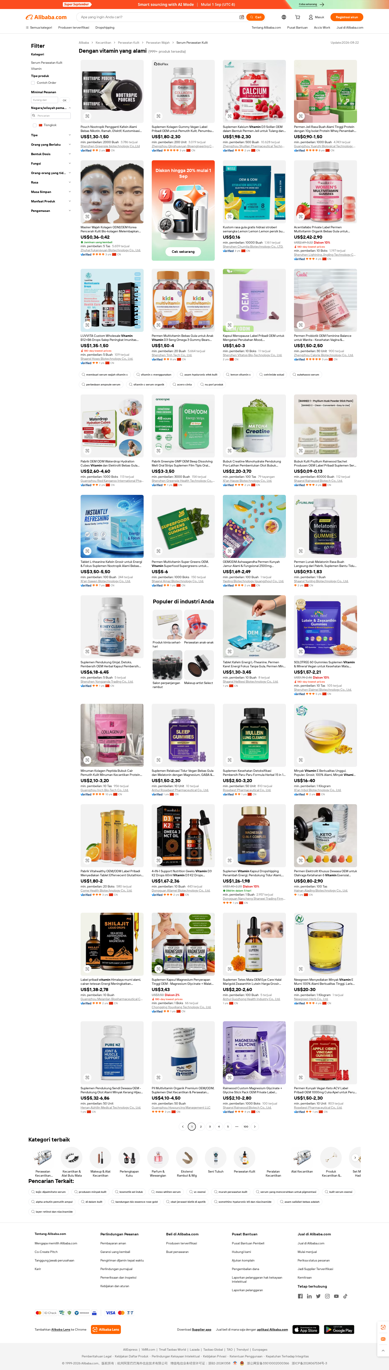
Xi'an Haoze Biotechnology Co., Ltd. (247, 480)
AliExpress (130, 1349)
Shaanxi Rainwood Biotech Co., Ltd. (318, 480)
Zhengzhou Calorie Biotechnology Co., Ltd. (323, 355)
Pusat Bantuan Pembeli (248, 1243)
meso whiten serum (168, 1191)
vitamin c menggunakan (156, 374)
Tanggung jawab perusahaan (54, 1260)
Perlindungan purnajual (116, 1269)
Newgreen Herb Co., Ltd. (311, 999)
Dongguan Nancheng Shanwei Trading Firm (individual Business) (254, 898)
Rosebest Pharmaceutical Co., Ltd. (247, 790)
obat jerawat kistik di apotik (188, 1201)
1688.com (148, 1349)
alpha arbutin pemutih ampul (54, 1201)
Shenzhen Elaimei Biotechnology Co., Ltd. (323, 689)
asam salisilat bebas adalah (302, 1201)
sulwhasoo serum (308, 374)
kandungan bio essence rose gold (136, 1201)
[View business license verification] (235, 1363)
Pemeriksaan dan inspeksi (118, 1277)
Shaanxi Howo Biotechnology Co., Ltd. (107, 358)
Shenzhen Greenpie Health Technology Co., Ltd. (183, 480)
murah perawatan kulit (233, 1191)
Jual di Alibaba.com (311, 1243)
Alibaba (84, 42)
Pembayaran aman (113, 1243)
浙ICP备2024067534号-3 (309, 1363)
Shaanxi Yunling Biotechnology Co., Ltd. (321, 581)
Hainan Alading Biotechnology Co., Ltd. (321, 890)
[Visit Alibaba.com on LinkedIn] (309, 1296)
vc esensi (200, 1191)
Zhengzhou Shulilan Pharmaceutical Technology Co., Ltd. (254, 146)
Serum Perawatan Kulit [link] (192, 42)
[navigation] (50, 585)
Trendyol (242, 1349)
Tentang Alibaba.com (50, 1234)
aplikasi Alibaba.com (272, 1329)
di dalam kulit (94, 1201)
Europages (259, 1349)
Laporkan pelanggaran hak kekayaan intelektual (257, 1279)
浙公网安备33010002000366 (268, 1363)
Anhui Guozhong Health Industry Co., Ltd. (251, 999)
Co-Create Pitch (46, 1252)
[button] (241, 17)
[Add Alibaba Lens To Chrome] (106, 1329)
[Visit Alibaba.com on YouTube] (336, 1296)
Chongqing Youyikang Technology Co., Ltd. (181, 1007)
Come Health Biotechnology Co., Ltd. (106, 890)
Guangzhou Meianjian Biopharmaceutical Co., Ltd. (112, 999)
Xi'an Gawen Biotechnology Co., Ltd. (106, 581)
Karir (38, 1269)
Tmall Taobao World (172, 1349)
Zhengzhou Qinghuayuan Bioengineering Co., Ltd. (183, 146)
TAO (230, 1349)
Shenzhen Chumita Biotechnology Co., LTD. (253, 246)
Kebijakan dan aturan (114, 1286)
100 (246, 1126)
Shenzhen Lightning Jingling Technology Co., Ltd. (325, 254)
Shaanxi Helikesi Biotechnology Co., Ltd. (250, 681)
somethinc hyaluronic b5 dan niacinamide (245, 1201)
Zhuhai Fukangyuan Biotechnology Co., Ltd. (111, 250)
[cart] (298, 18)
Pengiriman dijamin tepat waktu (122, 1260)
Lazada (194, 1349)
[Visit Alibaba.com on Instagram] (327, 1296)
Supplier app (201, 1329)
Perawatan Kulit (128, 42)
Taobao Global (213, 1349)
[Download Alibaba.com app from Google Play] (339, 1329)
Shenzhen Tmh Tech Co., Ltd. (172, 355)
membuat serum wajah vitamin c (107, 374)
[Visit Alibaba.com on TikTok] (345, 1296)
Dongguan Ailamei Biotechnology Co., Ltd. (181, 890)
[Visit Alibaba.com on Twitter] (318, 1296)
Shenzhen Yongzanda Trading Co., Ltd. (107, 681)
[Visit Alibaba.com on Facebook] (300, 1296)
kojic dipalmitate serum (51, 1191)
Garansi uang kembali (115, 1252)
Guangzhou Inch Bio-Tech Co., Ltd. (105, 790)
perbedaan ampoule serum (103, 384)
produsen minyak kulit (92, 1191)
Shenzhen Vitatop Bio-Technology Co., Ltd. (252, 355)
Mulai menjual (307, 1252)
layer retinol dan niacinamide (54, 1211)
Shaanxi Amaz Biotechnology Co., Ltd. (178, 581)
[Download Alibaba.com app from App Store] (305, 1329)
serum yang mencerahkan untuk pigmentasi (288, 1191)
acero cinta (184, 384)
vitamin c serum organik (148, 384)
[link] (383, 1327)
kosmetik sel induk (131, 1191)
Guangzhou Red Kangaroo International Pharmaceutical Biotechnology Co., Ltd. (112, 480)
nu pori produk (214, 384)
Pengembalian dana (245, 1269)
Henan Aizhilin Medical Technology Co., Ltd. (111, 1107)
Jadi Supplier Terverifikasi (315, 1269)
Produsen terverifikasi (181, 1243)
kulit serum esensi (340, 1191)
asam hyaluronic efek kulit (200, 374)
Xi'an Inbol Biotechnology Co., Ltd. (317, 790)
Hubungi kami (241, 1252)
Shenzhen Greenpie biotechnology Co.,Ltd (110, 146)
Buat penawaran (177, 1252)
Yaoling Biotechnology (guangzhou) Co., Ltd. (253, 581)
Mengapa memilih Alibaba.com (56, 1243)
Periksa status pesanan (314, 1260)
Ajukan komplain (243, 1260)
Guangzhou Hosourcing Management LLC (181, 1107)
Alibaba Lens (60, 1329)
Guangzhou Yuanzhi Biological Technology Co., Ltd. (325, 146)
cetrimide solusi (274, 374)
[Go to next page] (255, 1127)
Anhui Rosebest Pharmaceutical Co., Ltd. (180, 790)
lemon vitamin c (241, 374)
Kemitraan (305, 1277)
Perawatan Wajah (158, 42)
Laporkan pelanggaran (247, 1290)
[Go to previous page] (183, 1127)
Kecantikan (103, 42)
